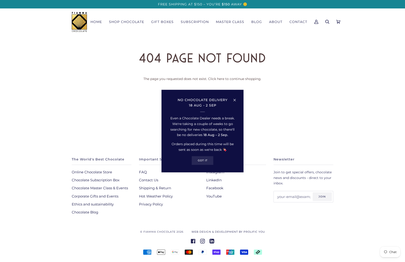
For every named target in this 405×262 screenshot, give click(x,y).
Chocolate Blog (85, 212)
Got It (202, 160)
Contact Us (148, 180)
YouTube (214, 196)
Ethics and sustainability (93, 204)
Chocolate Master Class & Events (100, 188)
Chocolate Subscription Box (96, 180)
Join (322, 196)
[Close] (237, 98)
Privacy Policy (151, 204)
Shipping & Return (155, 188)
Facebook (214, 188)
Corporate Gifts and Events (95, 196)
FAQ (143, 172)
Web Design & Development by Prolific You (228, 231)
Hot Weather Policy (156, 196)
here (220, 79)
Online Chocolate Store (92, 172)
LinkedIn (214, 180)
